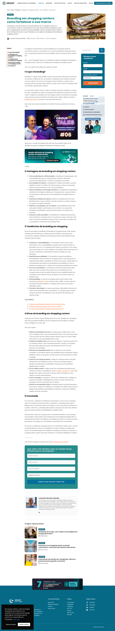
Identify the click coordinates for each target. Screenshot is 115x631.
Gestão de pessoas (59, 3)
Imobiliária (49, 3)
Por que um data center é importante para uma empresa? (46, 309)
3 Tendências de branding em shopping (15, 59)
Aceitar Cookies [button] (24, 624)
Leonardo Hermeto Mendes (18, 38)
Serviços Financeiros (80, 3)
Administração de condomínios (26, 3)
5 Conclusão (11, 66)
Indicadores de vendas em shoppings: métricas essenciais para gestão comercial (57, 560)
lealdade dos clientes (31, 99)
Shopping (41, 3)
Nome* (85, 63)
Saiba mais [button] (16, 619)
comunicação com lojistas (60, 442)
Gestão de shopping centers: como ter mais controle (45, 306)
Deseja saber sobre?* (90, 75)
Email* (85, 69)
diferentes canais (43, 281)
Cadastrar (93, 83)
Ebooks (91, 3)
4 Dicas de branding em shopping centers (14, 63)
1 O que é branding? (14, 52)
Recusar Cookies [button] (11, 624)
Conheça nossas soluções (103, 3)
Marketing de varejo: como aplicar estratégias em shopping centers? (58, 533)
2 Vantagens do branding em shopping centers (15, 56)
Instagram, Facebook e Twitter (65, 371)
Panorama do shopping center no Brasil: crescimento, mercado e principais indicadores (56, 546)
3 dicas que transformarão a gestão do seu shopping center (47, 304)
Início (8, 10)
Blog (12, 10)
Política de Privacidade (98, 627)
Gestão (70, 3)
